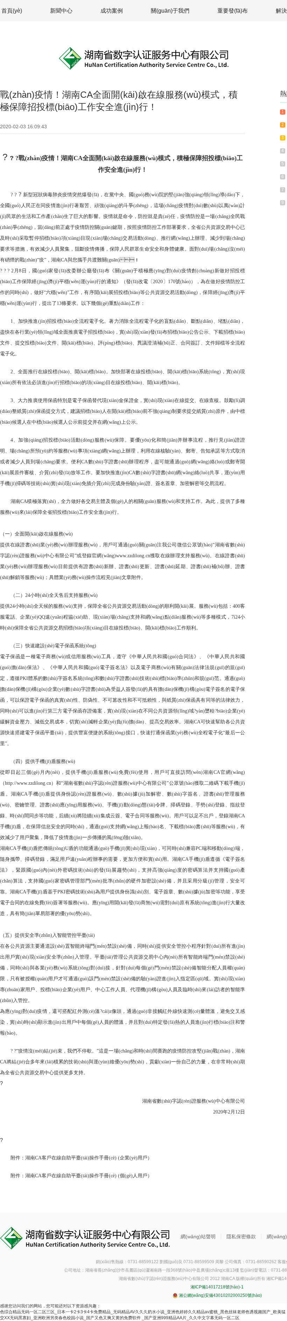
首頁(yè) (11, 11)
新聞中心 (61, 11)
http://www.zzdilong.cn (28, 783)
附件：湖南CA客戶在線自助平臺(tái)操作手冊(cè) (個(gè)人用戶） (81, 1175)
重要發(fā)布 (232, 11)
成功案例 (111, 11)
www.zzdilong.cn (133, 555)
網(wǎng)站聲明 (198, 1236)
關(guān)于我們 (170, 11)
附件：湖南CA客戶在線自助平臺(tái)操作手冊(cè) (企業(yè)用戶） (81, 1157)
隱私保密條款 (241, 1236)
